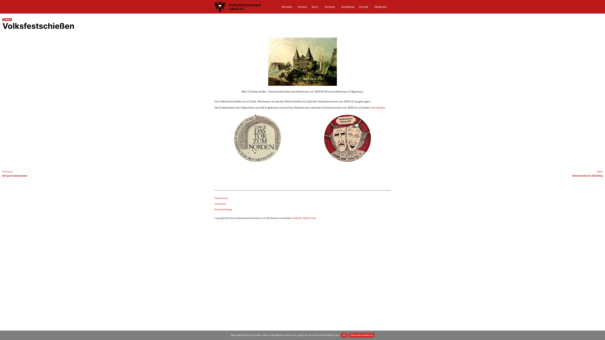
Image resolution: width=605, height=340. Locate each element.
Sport (315, 6)
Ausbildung (347, 6)
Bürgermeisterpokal (14, 173)
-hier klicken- (378, 107)
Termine (302, 6)
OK (344, 335)
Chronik (363, 6)
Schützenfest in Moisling (587, 173)
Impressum (220, 203)
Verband (330, 6)
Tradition (7, 19)
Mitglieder (381, 6)
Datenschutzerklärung (361, 335)
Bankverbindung (223, 209)
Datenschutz (221, 197)
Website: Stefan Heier (304, 217)
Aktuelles (287, 6)
